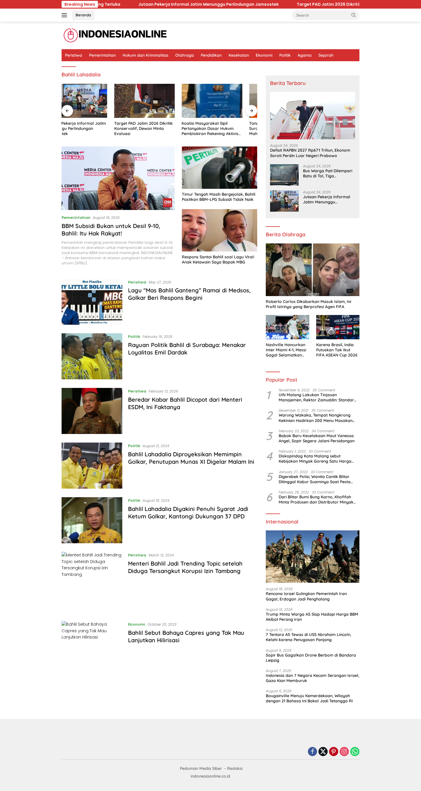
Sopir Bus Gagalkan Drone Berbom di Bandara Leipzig (311, 658)
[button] (353, 14)
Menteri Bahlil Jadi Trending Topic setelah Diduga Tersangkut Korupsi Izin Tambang (185, 567)
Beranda (83, 15)
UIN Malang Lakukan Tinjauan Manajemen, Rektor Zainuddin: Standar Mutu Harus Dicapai (316, 397)
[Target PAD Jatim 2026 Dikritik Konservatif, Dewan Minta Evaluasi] (92, 101)
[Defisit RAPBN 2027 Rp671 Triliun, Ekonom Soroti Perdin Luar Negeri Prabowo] (312, 116)
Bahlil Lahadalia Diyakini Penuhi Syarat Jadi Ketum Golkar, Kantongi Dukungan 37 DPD (188, 512)
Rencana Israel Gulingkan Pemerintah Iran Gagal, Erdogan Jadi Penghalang (306, 596)
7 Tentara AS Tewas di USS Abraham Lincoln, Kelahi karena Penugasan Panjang (308, 637)
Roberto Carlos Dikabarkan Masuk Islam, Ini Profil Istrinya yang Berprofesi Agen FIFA (308, 304)
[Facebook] (312, 752)
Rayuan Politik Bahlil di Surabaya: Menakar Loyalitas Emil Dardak (187, 348)
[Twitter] (323, 752)
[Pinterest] (333, 752)
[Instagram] (344, 752)
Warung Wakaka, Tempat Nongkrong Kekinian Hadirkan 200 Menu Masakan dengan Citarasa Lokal (316, 418)
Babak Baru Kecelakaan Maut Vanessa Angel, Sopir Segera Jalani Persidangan (317, 438)
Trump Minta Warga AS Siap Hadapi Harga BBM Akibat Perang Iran (312, 617)
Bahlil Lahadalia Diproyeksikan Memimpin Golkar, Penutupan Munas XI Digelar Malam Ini (191, 458)
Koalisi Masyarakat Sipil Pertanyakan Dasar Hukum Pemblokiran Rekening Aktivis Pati (157, 128)
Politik (285, 55)
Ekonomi (264, 55)
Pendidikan (211, 55)
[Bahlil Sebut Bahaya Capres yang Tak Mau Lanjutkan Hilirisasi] (92, 644)
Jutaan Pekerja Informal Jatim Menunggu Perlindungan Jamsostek (174, 4)
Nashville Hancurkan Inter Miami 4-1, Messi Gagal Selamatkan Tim (286, 350)
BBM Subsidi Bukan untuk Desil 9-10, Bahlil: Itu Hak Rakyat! (111, 229)
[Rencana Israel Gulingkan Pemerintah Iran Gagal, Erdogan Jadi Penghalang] (312, 556)
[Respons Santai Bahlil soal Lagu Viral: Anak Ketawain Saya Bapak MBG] (219, 230)
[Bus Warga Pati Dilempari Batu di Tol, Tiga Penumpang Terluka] (284, 175)
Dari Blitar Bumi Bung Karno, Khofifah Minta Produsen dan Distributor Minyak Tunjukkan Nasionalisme (316, 499)
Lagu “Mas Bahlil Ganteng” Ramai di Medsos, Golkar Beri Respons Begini (189, 294)
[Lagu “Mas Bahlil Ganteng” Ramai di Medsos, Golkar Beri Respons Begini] (92, 302)
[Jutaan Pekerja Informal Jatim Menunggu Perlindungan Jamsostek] (284, 201)
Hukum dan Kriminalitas (145, 55)
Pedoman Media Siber (201, 768)
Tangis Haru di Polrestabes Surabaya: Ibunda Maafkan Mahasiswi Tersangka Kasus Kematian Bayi (223, 128)
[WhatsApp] (354, 752)
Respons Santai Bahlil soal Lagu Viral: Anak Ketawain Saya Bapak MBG (218, 259)
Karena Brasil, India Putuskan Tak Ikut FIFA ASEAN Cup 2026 (336, 350)
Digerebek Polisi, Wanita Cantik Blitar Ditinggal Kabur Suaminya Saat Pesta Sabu (315, 479)
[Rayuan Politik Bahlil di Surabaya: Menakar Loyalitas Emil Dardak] (92, 356)
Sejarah (325, 55)
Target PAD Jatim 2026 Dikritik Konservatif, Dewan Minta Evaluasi (331, 4)
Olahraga (184, 55)
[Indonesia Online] (115, 35)
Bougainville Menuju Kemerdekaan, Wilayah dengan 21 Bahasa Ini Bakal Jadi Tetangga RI (309, 698)
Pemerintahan (102, 55)
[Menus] (65, 15)
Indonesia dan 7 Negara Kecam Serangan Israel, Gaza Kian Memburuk (312, 678)
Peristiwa (73, 55)
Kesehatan (239, 55)
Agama (305, 55)
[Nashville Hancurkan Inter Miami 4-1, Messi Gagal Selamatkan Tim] (287, 327)
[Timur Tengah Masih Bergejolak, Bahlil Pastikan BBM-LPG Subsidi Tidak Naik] (219, 167)
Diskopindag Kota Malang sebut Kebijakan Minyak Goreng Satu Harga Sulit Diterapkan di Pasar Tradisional (315, 458)
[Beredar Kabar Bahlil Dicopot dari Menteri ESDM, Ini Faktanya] (92, 411)
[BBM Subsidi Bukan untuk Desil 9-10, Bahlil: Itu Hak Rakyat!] (118, 178)
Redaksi (235, 768)
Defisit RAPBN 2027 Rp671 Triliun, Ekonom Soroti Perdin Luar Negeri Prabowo (310, 153)
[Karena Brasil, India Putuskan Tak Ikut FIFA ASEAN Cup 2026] (337, 327)
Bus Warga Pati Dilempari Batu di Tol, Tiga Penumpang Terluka (327, 173)
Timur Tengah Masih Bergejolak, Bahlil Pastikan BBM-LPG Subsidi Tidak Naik (218, 197)
